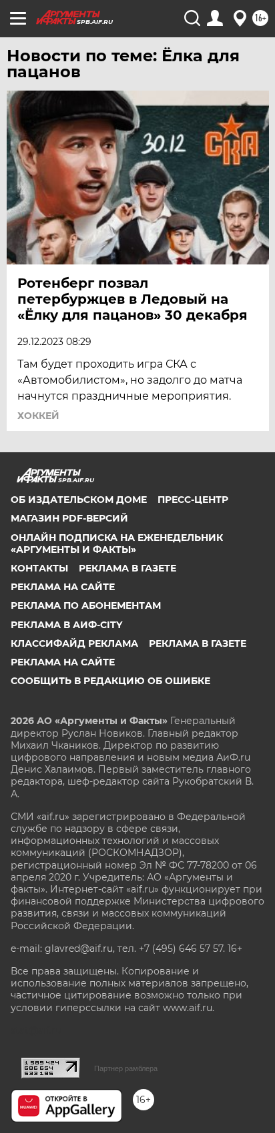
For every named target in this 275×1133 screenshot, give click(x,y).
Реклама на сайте (63, 587)
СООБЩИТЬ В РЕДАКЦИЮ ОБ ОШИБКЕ (110, 681)
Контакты (39, 568)
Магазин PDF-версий (69, 518)
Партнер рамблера (126, 1068)
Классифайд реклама (74, 643)
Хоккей (38, 415)
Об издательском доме (79, 500)
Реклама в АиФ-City (66, 625)
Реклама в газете (127, 568)
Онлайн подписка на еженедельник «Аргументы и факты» (117, 544)
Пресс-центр (193, 500)
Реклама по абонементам (86, 605)
